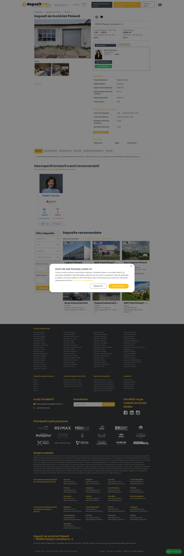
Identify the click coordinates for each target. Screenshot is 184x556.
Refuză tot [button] (98, 286)
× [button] (131, 266)
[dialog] (92, 278)
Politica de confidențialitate (83, 280)
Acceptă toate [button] (119, 286)
